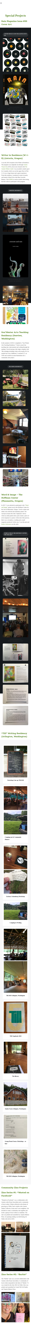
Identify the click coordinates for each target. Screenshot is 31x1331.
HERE (11, 179)
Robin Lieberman (6, 524)
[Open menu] (1, 3)
